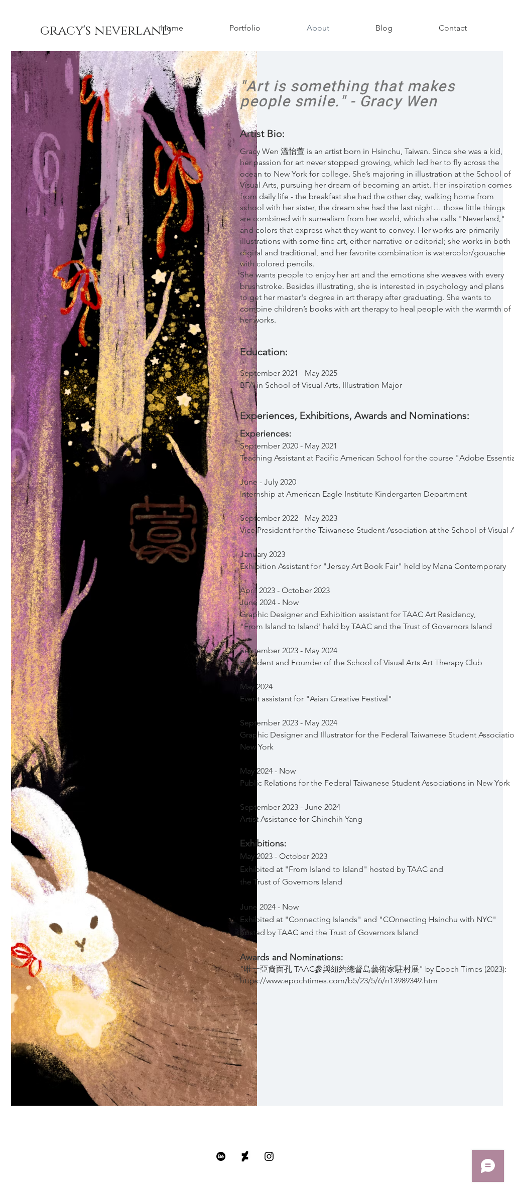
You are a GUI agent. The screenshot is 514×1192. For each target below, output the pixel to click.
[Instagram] (269, 1156)
